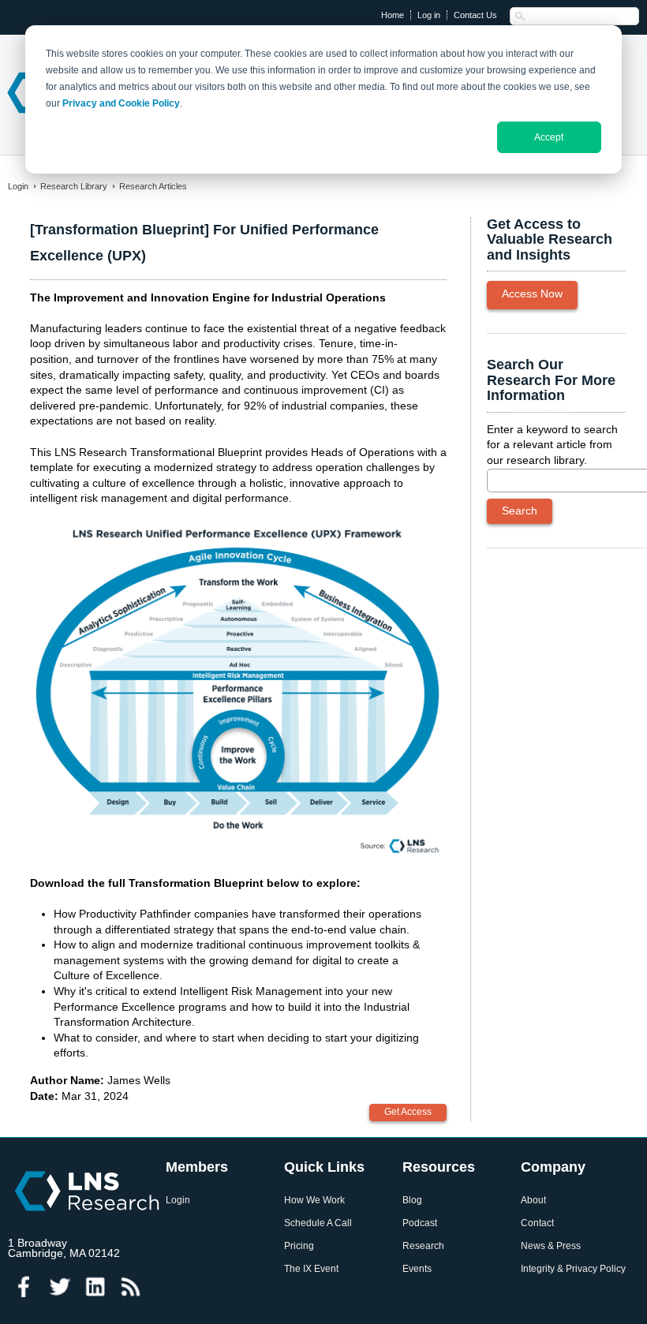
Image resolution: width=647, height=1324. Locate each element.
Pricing (299, 1246)
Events (417, 1269)
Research (423, 1246)
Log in (428, 15)
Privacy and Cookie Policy (121, 103)
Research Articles (153, 186)
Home (392, 15)
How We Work (314, 1200)
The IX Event (311, 1269)
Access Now (532, 293)
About (533, 1200)
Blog (412, 1200)
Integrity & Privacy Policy (573, 1269)
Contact (537, 1223)
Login (18, 186)
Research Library (73, 186)
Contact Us (475, 15)
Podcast (419, 1223)
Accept (548, 137)
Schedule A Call (318, 1223)
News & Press (551, 1246)
